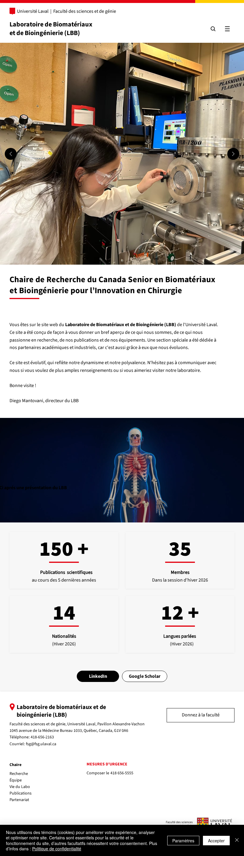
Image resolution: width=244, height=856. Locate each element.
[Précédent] (11, 154)
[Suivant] (233, 154)
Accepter (216, 841)
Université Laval (33, 11)
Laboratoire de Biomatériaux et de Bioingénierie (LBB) (51, 29)
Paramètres (183, 841)
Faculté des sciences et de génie (84, 11)
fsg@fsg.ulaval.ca (41, 744)
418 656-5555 (121, 773)
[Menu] (227, 29)
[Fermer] (236, 840)
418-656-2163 (42, 737)
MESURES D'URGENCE (107, 764)
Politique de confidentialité (56, 849)
